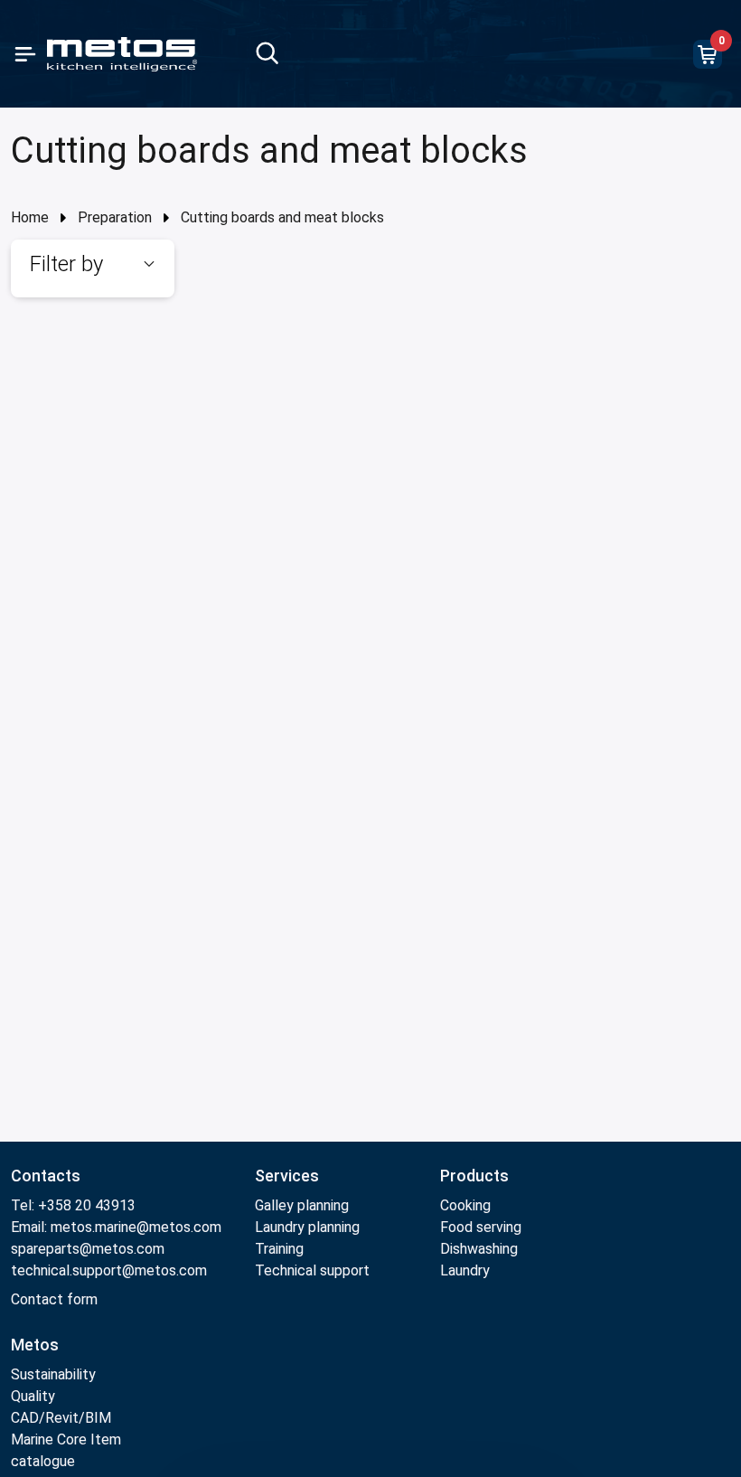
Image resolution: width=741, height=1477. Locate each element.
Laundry (465, 1270)
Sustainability (53, 1374)
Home (30, 217)
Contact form (54, 1299)
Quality (33, 1396)
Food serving (480, 1227)
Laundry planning (307, 1227)
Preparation (115, 217)
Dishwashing (479, 1248)
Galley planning (302, 1205)
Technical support (312, 1270)
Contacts (45, 1175)
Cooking (465, 1205)
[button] (93, 263)
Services (287, 1175)
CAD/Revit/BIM (61, 1417)
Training (279, 1248)
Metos (35, 1344)
